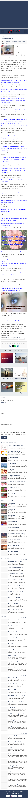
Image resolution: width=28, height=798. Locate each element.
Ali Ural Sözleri (11, 643)
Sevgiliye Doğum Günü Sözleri (15, 585)
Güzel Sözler (8, 36)
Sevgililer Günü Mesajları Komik (16, 714)
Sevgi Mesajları (22, 41)
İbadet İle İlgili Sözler (13, 735)
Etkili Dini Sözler (12, 772)
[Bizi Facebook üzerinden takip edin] (7, 796)
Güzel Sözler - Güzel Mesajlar (13, 41)
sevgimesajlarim (6, 43)
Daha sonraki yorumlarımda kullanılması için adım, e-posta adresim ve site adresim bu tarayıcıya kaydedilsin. (13, 433)
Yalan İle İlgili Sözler (21, 393)
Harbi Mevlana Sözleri (13, 637)
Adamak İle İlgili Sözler (13, 527)
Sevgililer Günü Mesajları (14, 475)
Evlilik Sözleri (11, 515)
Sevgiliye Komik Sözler (13, 726)
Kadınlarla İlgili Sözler (20, 378)
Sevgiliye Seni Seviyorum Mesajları (16, 481)
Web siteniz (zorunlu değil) (7, 424)
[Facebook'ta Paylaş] (10, 346)
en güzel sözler (14, 338)
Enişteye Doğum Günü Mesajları (16, 597)
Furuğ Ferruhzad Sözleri (14, 625)
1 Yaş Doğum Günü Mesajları (15, 561)
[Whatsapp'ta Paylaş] (15, 346)
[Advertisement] (14, 14)
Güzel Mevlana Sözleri (13, 631)
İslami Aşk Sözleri (12, 778)
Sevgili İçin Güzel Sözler (14, 539)
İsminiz (2, 413)
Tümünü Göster (24, 443)
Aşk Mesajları (11, 503)
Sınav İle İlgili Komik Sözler (14, 720)
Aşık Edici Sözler (12, 509)
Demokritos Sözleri (12, 667)
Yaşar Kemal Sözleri (13, 661)
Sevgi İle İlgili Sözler (13, 457)
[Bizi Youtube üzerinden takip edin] (16, 796)
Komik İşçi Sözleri (12, 683)
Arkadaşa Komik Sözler (13, 677)
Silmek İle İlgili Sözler (7, 393)
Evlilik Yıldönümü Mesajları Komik (16, 695)
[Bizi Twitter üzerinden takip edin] (9, 796)
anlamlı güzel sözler (10, 337)
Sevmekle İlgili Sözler (13, 487)
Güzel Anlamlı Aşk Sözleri (14, 551)
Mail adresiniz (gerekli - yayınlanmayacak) (10, 418)
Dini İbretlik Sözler (12, 753)
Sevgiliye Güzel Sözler (7, 378)
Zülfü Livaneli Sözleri (13, 655)
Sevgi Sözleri (11, 469)
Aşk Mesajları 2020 (12, 521)
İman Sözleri (11, 760)
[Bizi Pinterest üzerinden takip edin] (19, 796)
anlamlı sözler (7, 338)
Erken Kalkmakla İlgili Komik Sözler (16, 701)
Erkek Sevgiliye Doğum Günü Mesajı (17, 591)
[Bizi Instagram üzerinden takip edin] (12, 796)
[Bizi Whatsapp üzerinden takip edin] (21, 796)
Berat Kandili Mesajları (13, 784)
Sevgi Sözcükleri (12, 463)
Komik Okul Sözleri (12, 707)
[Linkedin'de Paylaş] (17, 346)
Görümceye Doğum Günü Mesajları (16, 579)
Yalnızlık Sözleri (21, 364)
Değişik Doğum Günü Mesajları (15, 573)
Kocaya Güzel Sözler (13, 493)
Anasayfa (3, 36)
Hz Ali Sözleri (11, 747)
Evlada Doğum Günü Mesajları (15, 567)
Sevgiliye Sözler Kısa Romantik (15, 545)
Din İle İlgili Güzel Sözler (14, 766)
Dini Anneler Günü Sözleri (14, 741)
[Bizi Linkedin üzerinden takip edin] (14, 796)
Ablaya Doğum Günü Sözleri (15, 609)
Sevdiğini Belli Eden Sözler (14, 451)
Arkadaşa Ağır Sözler (7, 364)
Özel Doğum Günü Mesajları (15, 603)
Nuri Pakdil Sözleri (12, 649)
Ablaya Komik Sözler (13, 689)
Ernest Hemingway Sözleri (14, 619)
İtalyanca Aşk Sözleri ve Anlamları (16, 533)
